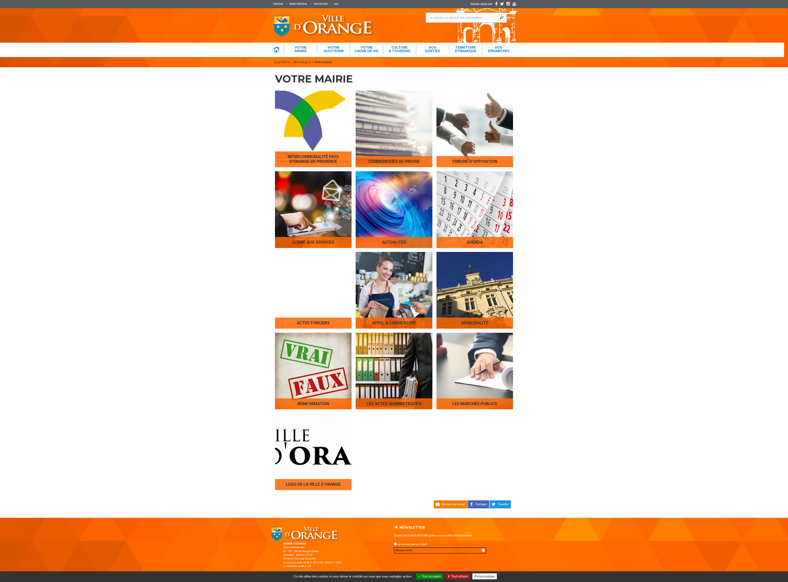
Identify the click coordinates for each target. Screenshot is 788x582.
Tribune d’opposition (474, 161)
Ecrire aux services (313, 242)
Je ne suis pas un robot (412, 544)
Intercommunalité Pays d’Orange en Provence (313, 159)
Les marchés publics (474, 403)
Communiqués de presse (394, 161)
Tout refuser (459, 576)
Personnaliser (484, 576)
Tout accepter (431, 576)
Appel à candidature (394, 323)
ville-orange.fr (302, 62)
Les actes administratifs (394, 403)
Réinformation (313, 403)
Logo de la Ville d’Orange (313, 484)
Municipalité (474, 323)
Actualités (394, 242)
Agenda (475, 242)
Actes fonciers (313, 323)
